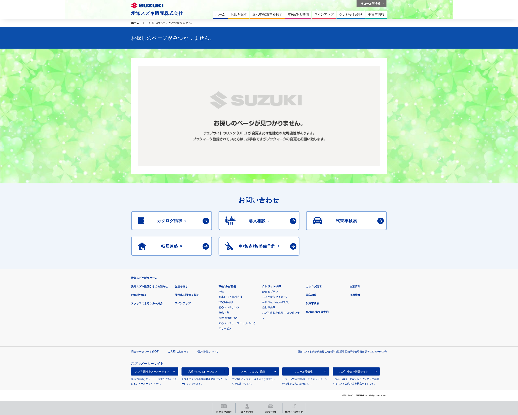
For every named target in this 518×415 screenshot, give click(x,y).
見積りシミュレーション (202, 371)
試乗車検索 (312, 303)
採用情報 (355, 294)
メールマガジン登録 (253, 371)
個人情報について (207, 351)
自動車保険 (268, 307)
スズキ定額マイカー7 (274, 296)
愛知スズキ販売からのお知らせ (149, 286)
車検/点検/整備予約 (317, 311)
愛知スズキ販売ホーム (144, 277)
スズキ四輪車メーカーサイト (152, 371)
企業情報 (355, 286)
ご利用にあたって (178, 351)
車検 (221, 291)
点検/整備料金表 (228, 317)
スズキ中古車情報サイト (353, 371)
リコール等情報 (303, 371)
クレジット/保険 (271, 286)
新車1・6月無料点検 (230, 296)
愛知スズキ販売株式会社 (157, 13)
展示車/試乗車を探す (187, 294)
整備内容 (224, 312)
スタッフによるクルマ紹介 (147, 303)
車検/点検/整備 (227, 286)
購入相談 (311, 294)
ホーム (135, 22)
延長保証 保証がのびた (275, 302)
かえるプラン (270, 291)
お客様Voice (138, 294)
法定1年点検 (226, 302)
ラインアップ (183, 303)
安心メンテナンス (229, 307)
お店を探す (181, 286)
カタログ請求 (314, 286)
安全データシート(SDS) (145, 351)
